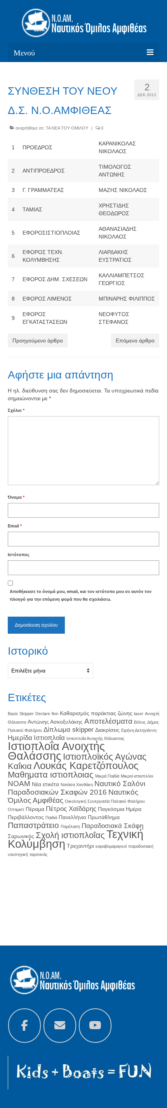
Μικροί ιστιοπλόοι (137, 776)
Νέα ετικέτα (45, 784)
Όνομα (16, 497)
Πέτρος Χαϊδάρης (71, 808)
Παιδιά (51, 817)
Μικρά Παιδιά (107, 776)
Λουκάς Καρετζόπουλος (86, 765)
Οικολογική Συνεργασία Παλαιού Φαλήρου (105, 801)
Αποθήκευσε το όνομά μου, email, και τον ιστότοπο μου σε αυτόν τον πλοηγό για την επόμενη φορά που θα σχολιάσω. (80, 595)
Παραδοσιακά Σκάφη (112, 826)
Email (15, 526)
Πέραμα (35, 809)
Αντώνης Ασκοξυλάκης (55, 722)
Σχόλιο (16, 410)
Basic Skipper (21, 713)
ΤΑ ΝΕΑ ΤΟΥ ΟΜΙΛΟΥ (67, 128)
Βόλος (140, 722)
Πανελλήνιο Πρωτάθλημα (89, 817)
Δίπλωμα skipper (68, 729)
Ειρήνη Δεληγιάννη (139, 730)
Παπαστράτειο (33, 825)
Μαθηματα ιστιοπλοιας (51, 775)
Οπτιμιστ (16, 809)
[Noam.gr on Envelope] (59, 1025)
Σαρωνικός (21, 836)
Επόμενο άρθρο (135, 340)
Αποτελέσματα (108, 721)
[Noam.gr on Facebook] (24, 1025)
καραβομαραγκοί (111, 846)
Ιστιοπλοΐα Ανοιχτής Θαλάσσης (56, 751)
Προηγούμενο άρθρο (37, 340)
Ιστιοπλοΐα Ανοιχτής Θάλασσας (95, 738)
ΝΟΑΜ (19, 784)
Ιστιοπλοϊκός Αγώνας (104, 757)
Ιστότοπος (19, 554)
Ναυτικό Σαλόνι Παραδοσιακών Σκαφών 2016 (76, 788)
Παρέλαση (70, 826)
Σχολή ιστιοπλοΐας (70, 835)
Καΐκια (20, 766)
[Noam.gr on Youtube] (95, 1025)
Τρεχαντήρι (80, 846)
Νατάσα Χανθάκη (77, 784)
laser (138, 713)
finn (55, 713)
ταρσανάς (38, 854)
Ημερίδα (20, 738)
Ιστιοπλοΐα (49, 738)
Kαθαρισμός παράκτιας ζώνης (96, 713)
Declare (42, 713)
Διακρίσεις (107, 730)
